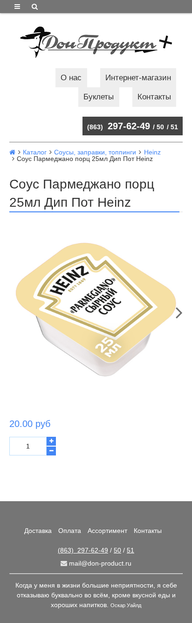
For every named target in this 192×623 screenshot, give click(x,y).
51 (174, 127)
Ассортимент (107, 530)
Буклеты (98, 96)
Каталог (35, 152)
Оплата (69, 530)
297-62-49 (118, 126)
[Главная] (12, 152)
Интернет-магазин (138, 77)
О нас (71, 77)
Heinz (152, 152)
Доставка (38, 530)
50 (160, 127)
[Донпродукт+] (96, 42)
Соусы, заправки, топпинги (95, 152)
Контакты (154, 96)
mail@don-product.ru (99, 563)
